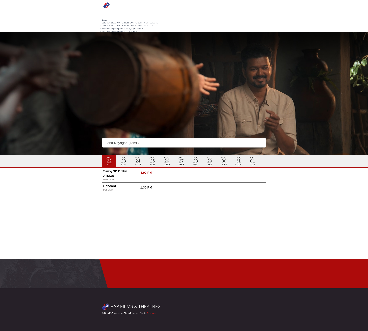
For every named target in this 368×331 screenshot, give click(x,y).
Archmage (151, 313)
